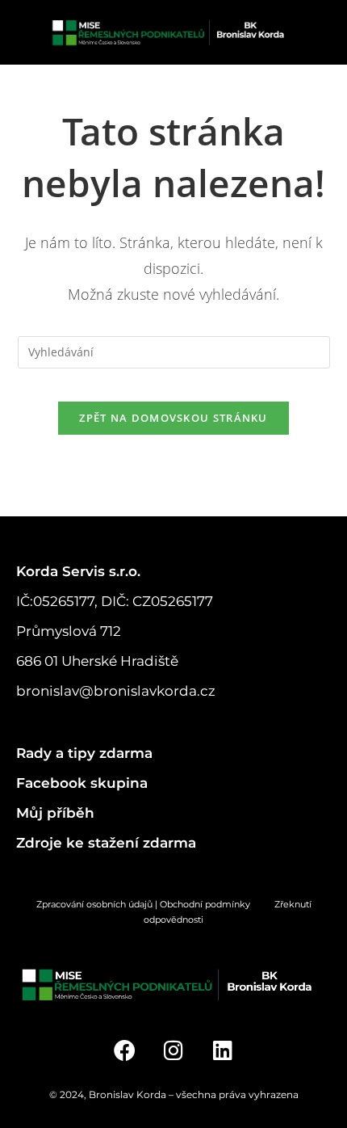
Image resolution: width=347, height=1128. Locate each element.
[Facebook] (124, 1050)
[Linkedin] (222, 1050)
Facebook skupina (82, 783)
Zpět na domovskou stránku (173, 417)
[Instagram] (174, 1050)
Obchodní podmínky (217, 904)
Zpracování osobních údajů (94, 904)
